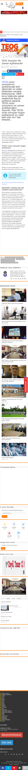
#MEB (3, 713)
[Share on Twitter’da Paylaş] (8, 768)
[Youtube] (17, 754)
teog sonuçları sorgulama (7, 260)
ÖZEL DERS (7, 742)
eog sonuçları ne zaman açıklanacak (14, 257)
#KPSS (3, 699)
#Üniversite (4, 709)
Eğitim (5, 150)
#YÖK (3, 714)
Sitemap (19, 761)
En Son (3, 598)
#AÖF (3, 702)
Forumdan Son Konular (10, 654)
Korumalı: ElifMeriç (5, 620)
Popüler (8, 598)
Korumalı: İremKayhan (6, 601)
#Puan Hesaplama (6, 719)
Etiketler (19, 598)
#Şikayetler (4, 718)
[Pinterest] (14, 754)
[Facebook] (8, 754)
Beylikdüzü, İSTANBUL (5, 728)
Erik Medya (16, 764)
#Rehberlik (4, 717)
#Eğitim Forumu (5, 693)
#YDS (3, 703)
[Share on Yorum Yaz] (19, 768)
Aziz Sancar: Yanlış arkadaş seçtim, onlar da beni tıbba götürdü (13, 380)
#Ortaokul (4, 707)
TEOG (7, 67)
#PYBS (3, 704)
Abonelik (15, 761)
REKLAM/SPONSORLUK (11, 735)
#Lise (3, 708)
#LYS (3, 698)
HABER (8, 34)
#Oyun (3, 721)
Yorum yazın (14, 67)
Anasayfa (3, 34)
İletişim (11, 761)
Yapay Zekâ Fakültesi (7, 457)
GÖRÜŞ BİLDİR (26, 386)
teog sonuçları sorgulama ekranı (9, 262)
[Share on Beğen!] (14, 768)
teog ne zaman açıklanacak (8, 259)
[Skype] (19, 754)
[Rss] (5, 754)
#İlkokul (3, 705)
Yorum (13, 598)
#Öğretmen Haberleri (7, 711)
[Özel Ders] (14, 40)
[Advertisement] (14, 22)
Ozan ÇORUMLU (6, 66)
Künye (8, 761)
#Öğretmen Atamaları (7, 712)
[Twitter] (11, 754)
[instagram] (22, 754)
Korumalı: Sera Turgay (6, 616)
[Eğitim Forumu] (14, 12)
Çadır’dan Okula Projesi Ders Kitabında (12, 303)
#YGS (3, 697)
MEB (24, 138)
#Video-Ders (5, 716)
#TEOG (3, 695)
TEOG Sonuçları (20, 259)
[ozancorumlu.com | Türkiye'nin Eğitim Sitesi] (14, 4)
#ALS (3, 700)
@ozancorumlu (6, 749)
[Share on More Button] (3, 77)
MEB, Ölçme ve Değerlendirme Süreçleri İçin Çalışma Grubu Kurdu (14, 592)
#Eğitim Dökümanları (6, 694)
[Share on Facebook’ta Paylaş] (3, 768)
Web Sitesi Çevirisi (13, 606)
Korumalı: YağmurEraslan (6, 612)
